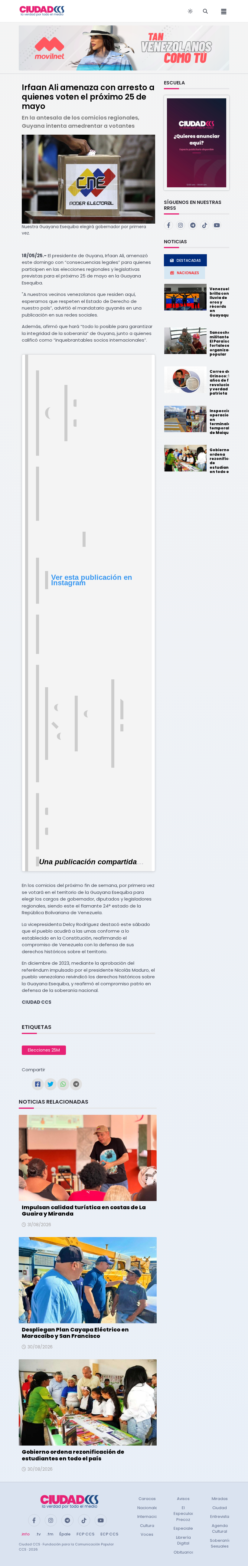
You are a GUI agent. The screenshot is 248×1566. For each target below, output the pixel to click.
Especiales (184, 1528)
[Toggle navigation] (222, 11)
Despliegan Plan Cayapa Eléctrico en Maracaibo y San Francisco (75, 1333)
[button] (196, 142)
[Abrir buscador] (205, 11)
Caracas (147, 1499)
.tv (38, 1534)
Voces (147, 1534)
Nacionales (148, 1508)
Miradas (220, 1499)
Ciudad (219, 1508)
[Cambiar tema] (190, 11)
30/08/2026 (40, 1347)
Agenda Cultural (220, 1529)
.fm (50, 1534)
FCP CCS (85, 1534)
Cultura (147, 1525)
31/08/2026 (39, 1225)
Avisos (183, 1499)
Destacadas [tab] (189, 260)
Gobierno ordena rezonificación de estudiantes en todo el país (73, 1455)
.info (25, 1534)
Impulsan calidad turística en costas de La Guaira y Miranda (84, 1210)
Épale (64, 1534)
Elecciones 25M (44, 1050)
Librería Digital (183, 1540)
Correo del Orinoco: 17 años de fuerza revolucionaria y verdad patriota (225, 382)
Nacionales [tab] (188, 272)
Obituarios (184, 1552)
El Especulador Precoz (186, 1513)
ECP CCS (109, 1534)
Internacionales (152, 1516)
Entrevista (219, 1516)
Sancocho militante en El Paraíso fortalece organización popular (223, 343)
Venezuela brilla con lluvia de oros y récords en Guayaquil (221, 301)
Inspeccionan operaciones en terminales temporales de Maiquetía (224, 421)
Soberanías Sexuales (221, 1543)
